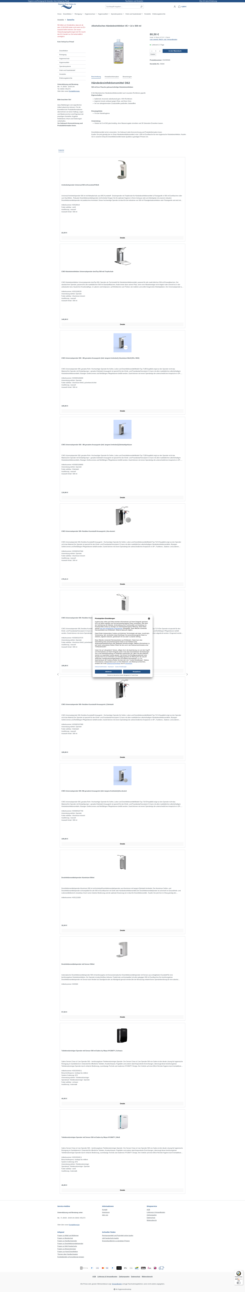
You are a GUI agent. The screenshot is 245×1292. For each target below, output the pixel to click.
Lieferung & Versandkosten (156, 1212)
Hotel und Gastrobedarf (67, 70)
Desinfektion (63, 51)
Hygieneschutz (64, 58)
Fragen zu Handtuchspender (67, 1241)
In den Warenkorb (175, 51)
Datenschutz (151, 1217)
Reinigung (62, 54)
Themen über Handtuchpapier (67, 1254)
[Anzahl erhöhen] (160, 51)
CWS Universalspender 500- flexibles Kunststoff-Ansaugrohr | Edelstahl (87, 704)
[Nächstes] (187, 674)
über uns (105, 1215)
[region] (118, 51)
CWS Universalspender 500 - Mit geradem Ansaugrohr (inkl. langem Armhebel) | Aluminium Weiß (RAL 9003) (100, 358)
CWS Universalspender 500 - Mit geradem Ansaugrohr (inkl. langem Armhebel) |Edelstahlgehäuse (96, 444)
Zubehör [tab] (61, 150)
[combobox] (122, 7)
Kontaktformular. (74, 91)
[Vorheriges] (57, 674)
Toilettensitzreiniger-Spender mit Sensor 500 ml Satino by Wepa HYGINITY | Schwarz (91, 1051)
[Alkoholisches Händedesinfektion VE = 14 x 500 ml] (119, 51)
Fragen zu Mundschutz (65, 1238)
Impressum (106, 1212)
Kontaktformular (74, 1225)
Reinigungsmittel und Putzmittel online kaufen (117, 1235)
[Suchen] (141, 7)
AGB (148, 1209)
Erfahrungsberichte (65, 78)
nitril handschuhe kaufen (110, 1238)
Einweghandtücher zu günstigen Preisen (116, 1241)
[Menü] (242, 1271)
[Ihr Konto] (174, 6)
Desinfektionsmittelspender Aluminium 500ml (77, 877)
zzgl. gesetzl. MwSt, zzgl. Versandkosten (163, 39)
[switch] (239, 1283)
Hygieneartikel (64, 62)
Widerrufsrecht (152, 1220)
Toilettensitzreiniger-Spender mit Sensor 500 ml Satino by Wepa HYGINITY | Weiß (90, 1137)
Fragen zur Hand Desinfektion (67, 1251)
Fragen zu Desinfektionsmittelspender (70, 1243)
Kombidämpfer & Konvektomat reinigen (70, 1257)
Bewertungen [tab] (127, 77)
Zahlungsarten (152, 1215)
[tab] (96, 77)
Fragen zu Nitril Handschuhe (67, 1246)
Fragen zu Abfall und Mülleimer (68, 1235)
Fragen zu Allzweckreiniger (66, 1249)
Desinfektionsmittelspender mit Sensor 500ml (77, 964)
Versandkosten (117, 1284)
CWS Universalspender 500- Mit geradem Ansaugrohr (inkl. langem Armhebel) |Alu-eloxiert (94, 791)
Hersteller (62, 74)
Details (122, 238)
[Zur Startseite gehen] (67, 6)
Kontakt (104, 1209)
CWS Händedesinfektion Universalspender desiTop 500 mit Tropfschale (87, 271)
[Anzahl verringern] (152, 51)
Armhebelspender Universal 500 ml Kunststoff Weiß (80, 185)
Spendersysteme (65, 66)
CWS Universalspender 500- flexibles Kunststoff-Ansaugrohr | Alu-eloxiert (88, 531)
